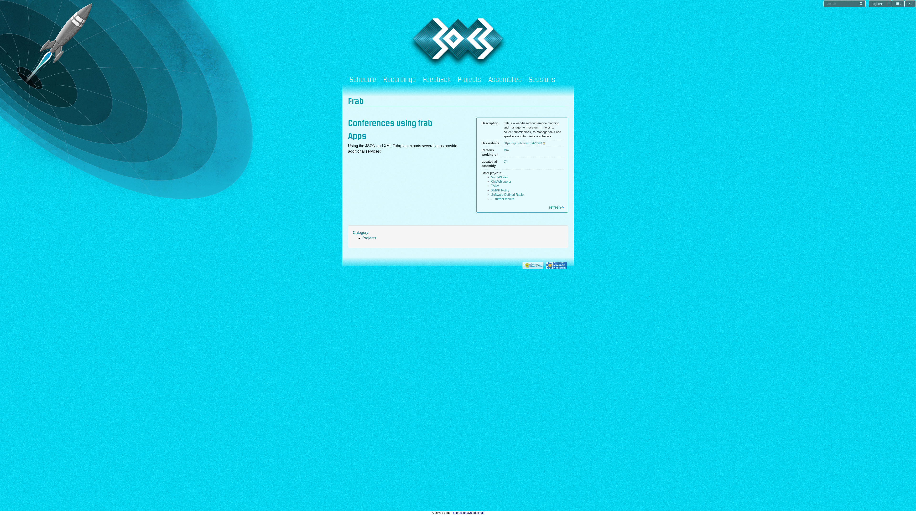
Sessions (542, 80)
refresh (555, 207)
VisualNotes (499, 177)
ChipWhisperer (501, 181)
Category (360, 233)
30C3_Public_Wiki (389, 35)
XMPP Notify (500, 190)
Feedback (437, 80)
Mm (506, 150)
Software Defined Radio (507, 194)
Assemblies (505, 80)
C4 (505, 161)
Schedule (363, 80)
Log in (876, 4)
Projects (469, 80)
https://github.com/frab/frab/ (523, 143)
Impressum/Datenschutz (468, 513)
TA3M (495, 186)
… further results (502, 199)
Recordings (399, 80)
